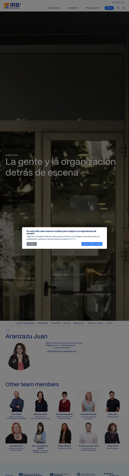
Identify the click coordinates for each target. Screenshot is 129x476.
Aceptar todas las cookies (92, 244)
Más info (72, 239)
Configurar (32, 244)
